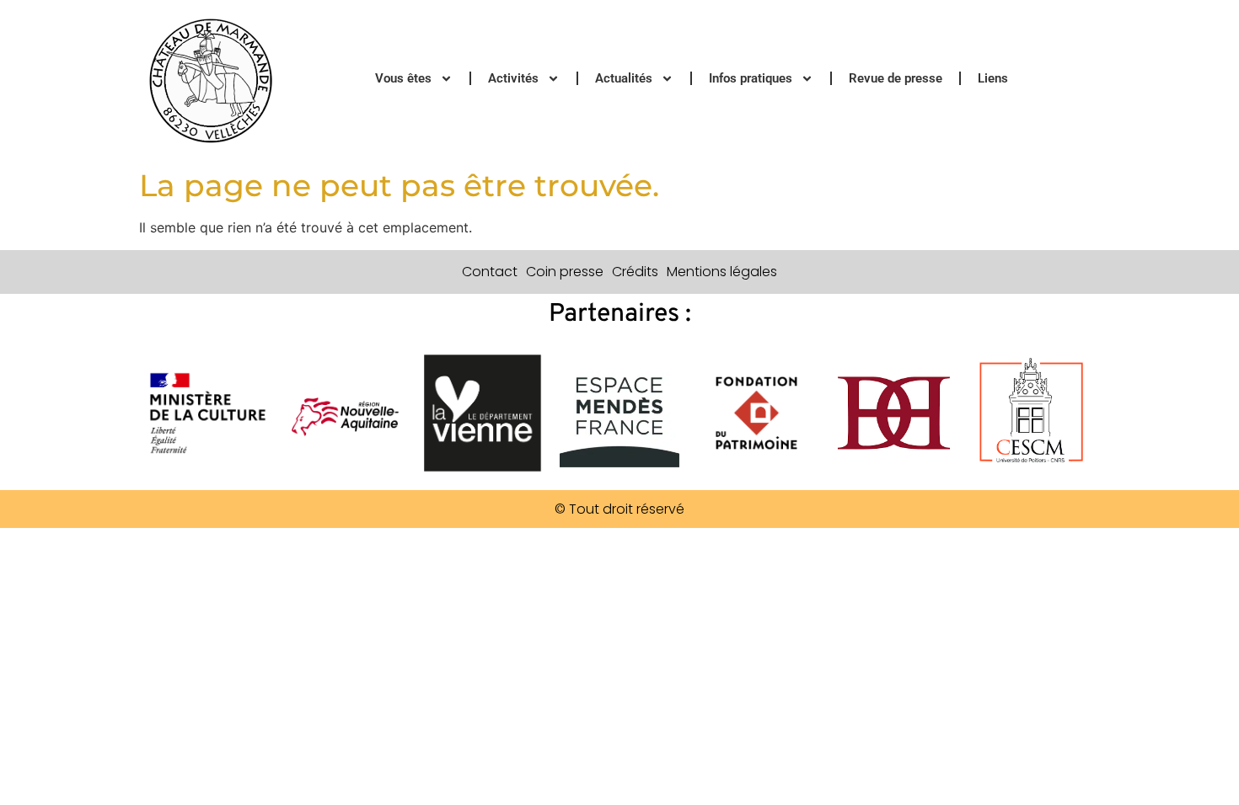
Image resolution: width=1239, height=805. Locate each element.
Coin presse (564, 271)
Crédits (635, 271)
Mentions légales (722, 271)
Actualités (623, 78)
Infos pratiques (750, 78)
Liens (993, 78)
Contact (490, 271)
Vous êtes (403, 78)
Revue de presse (895, 78)
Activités (513, 78)
